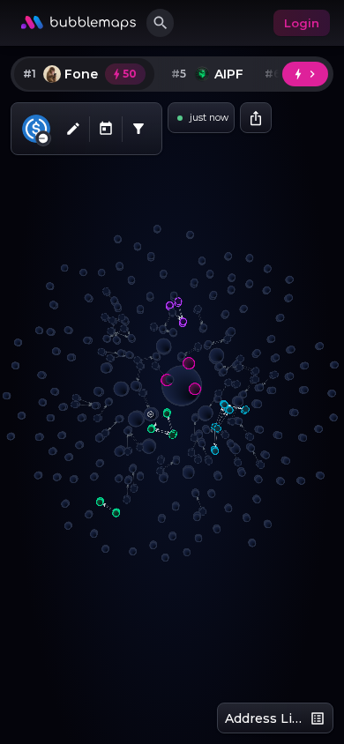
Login (301, 23)
